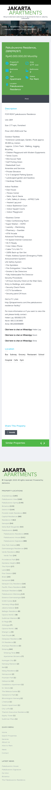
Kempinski (6, 580)
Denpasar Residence (10, 639)
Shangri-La (6, 632)
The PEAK (6, 566)
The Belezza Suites (9, 691)
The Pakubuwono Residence (13, 780)
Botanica (5, 506)
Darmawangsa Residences (13, 548)
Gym (22, 360)
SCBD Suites (7, 601)
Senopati (5, 523)
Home (4, 27)
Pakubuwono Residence (14, 534)
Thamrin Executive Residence (14, 712)
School (41, 354)
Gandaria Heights (9, 563)
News (4, 750)
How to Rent (7, 746)
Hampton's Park (8, 695)
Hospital (8, 360)
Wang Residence (9, 671)
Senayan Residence (10, 591)
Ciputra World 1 (8, 628)
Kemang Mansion (9, 664)
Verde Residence (9, 552)
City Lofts (6, 709)
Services (5, 739)
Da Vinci (5, 773)
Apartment (29, 27)
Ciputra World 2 (8, 615)
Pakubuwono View (9, 499)
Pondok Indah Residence (12, 513)
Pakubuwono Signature (13, 541)
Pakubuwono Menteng (11, 594)
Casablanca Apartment (11, 685)
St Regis (5, 622)
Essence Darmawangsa (11, 597)
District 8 (6, 510)
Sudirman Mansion (9, 618)
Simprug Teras (10, 653)
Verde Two (8, 555)
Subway (13, 354)
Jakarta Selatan (8, 608)
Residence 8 (7, 520)
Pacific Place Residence (12, 587)
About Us (6, 742)
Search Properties (9, 736)
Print (26, 99)
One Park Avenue (9, 545)
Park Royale (7, 635)
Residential (15, 27)
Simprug (5, 649)
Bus (6, 354)
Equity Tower (7, 716)
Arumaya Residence (10, 646)
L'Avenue (5, 702)
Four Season (7, 573)
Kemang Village (8, 604)
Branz (4, 577)
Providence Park (8, 560)
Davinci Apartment (9, 705)
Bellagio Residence (9, 611)
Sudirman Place (8, 719)
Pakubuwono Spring (10, 503)
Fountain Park (7, 678)
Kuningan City (7, 660)
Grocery (22, 354)
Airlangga (6, 625)
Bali (3, 667)
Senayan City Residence (12, 584)
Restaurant (32, 354)
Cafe (16, 360)
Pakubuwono (7, 530)
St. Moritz (6, 688)
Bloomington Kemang (11, 698)
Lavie (4, 570)
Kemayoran (6, 674)
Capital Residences (10, 516)
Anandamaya (7, 496)
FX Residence (7, 642)
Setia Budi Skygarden (11, 527)
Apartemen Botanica (12, 656)
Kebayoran (6, 681)
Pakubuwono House (12, 537)
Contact (5, 753)
